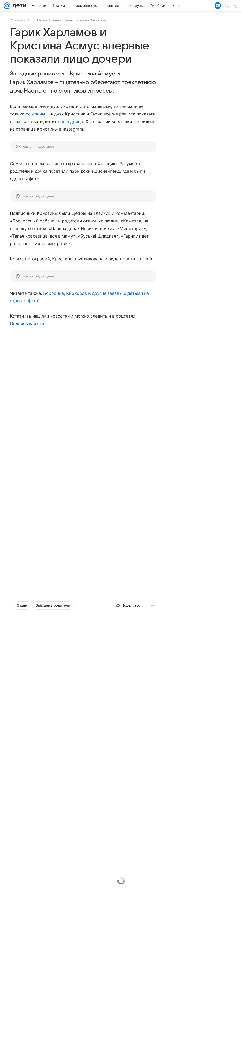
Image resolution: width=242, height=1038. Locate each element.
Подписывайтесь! (28, 323)
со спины (35, 113)
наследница (70, 121)
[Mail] (7, 5)
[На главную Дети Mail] (18, 5)
